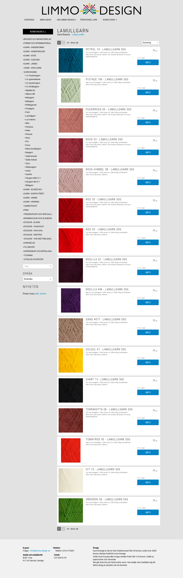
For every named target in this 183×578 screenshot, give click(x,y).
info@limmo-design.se (40, 550)
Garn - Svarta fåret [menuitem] (34, 193)
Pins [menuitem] (26, 210)
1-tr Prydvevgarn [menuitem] (32, 75)
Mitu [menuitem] (27, 123)
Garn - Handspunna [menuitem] (34, 47)
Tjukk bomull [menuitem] (31, 156)
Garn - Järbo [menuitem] (30, 63)
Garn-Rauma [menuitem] (30, 72)
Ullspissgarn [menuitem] (30, 167)
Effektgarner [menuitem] (31, 104)
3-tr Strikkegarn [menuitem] (32, 86)
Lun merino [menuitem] (30, 119)
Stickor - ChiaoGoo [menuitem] (34, 226)
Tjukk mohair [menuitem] (31, 159)
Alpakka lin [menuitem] (30, 90)
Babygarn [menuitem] (29, 97)
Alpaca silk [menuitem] (30, 93)
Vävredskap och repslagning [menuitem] (38, 251)
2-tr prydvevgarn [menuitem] (32, 83)
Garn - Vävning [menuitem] (31, 201)
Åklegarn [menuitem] (29, 185)
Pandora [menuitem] (29, 126)
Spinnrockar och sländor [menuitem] (38, 218)
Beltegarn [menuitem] (29, 101)
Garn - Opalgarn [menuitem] (32, 67)
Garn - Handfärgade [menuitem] (34, 51)
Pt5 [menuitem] (27, 141)
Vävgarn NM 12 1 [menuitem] (33, 178)
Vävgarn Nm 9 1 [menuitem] (32, 181)
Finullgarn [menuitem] (29, 108)
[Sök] (51, 266)
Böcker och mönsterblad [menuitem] (37, 39)
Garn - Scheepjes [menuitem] (33, 189)
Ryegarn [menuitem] (29, 152)
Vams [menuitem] (28, 170)
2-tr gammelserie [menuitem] (32, 79)
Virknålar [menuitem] (29, 242)
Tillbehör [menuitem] (29, 247)
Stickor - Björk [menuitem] (32, 222)
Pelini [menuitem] (27, 130)
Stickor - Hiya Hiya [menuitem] (33, 230)
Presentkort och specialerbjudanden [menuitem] (38, 214)
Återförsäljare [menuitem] (88, 19)
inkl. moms (40, 293)
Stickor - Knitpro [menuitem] (33, 234)
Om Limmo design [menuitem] (65, 19)
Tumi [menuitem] (27, 163)
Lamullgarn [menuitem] (30, 115)
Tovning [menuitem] (28, 255)
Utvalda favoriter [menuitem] (33, 259)
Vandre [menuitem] (28, 174)
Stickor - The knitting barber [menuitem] (38, 238)
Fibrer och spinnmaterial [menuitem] (37, 43)
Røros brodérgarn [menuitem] (33, 148)
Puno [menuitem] (27, 145)
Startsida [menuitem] (29, 19)
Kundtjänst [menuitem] (109, 19)
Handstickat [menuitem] (30, 205)
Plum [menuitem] (27, 137)
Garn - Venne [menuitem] (30, 197)
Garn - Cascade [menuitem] (32, 59)
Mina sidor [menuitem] (45, 19)
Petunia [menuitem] (28, 134)
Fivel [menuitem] (27, 112)
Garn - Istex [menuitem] (30, 55)
